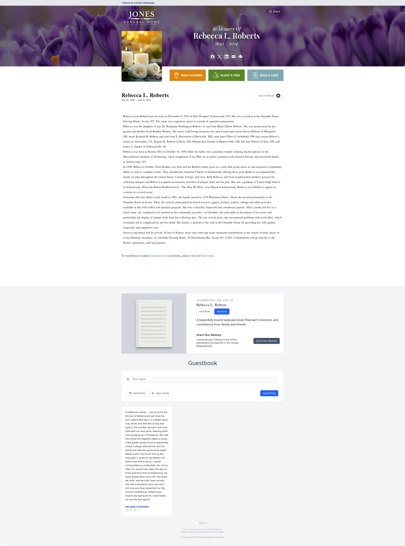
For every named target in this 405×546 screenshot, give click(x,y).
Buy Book (222, 311)
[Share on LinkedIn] (226, 56)
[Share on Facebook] (212, 56)
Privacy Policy (193, 532)
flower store (207, 255)
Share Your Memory (266, 340)
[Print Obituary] (240, 56)
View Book (204, 311)
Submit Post (269, 393)
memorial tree (160, 255)
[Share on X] (219, 56)
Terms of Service (211, 532)
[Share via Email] (233, 56)
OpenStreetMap (206, 537)
